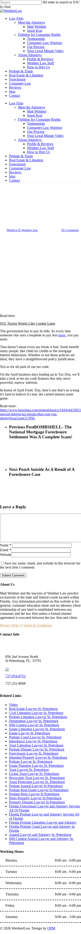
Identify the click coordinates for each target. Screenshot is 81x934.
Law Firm (16, 103)
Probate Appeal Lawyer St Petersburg (36, 786)
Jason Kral (34, 115)
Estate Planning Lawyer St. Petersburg (36, 766)
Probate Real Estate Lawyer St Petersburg (38, 790)
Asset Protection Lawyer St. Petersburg (37, 782)
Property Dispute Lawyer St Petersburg (37, 802)
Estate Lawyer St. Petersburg (29, 733)
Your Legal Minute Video (45, 136)
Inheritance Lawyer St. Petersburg (33, 741)
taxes (61, 335)
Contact (14, 180)
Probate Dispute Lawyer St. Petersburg (36, 749)
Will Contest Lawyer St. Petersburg (34, 725)
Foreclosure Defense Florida (40, 190)
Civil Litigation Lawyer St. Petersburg (36, 713)
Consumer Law (20, 168)
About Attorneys (30, 140)
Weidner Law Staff (40, 148)
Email (5, 550)
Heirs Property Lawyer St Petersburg (35, 798)
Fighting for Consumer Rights (39, 119)
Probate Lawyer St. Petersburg (30, 761)
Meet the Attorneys (31, 107)
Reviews (15, 172)
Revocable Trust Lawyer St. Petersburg (37, 778)
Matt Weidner (36, 111)
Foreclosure (17, 164)
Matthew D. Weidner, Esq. (22, 230)
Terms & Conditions (37, 625)
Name (5, 545)
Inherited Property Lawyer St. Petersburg (38, 757)
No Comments (70, 230)
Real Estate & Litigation (26, 160)
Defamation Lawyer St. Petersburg (33, 721)
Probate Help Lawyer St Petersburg (34, 794)
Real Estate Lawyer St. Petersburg (33, 709)
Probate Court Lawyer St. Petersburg (35, 737)
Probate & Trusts (21, 156)
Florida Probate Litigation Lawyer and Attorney (43, 822)
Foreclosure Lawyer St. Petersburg (33, 753)
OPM (51, 928)
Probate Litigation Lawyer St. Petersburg (38, 717)
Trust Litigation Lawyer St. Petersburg (36, 745)
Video (13, 705)
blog (12, 176)
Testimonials (36, 123)
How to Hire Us (38, 152)
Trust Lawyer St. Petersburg (29, 770)
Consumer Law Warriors (44, 127)
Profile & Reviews (40, 144)
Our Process (35, 132)
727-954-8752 (15, 676)
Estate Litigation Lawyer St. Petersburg (37, 729)
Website (5, 555)
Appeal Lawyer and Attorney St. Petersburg (40, 835)
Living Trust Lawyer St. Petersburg (34, 774)
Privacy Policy (10, 625)
